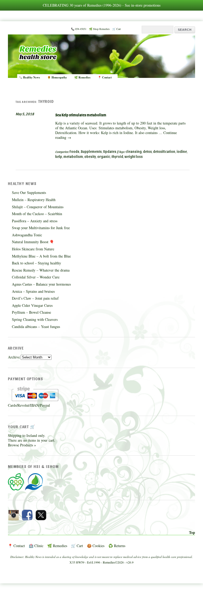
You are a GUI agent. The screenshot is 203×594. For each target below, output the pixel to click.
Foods (74, 151)
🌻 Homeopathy (57, 77)
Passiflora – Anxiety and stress (34, 220)
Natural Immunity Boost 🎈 (33, 241)
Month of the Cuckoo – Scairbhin (37, 213)
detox (147, 151)
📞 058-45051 (78, 29)
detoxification (164, 151)
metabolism (73, 156)
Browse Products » (22, 444)
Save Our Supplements (29, 192)
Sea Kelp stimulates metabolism (80, 115)
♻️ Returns (116, 545)
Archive (14, 357)
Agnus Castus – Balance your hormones (41, 284)
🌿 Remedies (82, 77)
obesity (90, 156)
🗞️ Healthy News (29, 77)
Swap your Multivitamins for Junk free (41, 227)
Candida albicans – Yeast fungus (36, 326)
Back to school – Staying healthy (36, 262)
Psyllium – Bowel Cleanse (31, 312)
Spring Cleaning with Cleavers (35, 319)
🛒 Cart (116, 29)
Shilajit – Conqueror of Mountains (37, 206)
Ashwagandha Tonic (27, 234)
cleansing (134, 151)
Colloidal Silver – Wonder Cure (35, 277)
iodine (182, 151)
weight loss (133, 156)
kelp (58, 156)
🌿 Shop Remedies (99, 29)
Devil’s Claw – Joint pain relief (35, 298)
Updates (109, 151)
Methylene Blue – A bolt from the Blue (41, 256)
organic (103, 156)
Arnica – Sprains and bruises (33, 291)
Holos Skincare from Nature (33, 248)
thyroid (117, 156)
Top (192, 532)
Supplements (91, 151)
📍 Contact (105, 77)
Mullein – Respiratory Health (34, 199)
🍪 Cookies (95, 545)
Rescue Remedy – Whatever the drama (41, 270)
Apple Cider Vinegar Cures (32, 305)
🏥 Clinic (36, 545)
